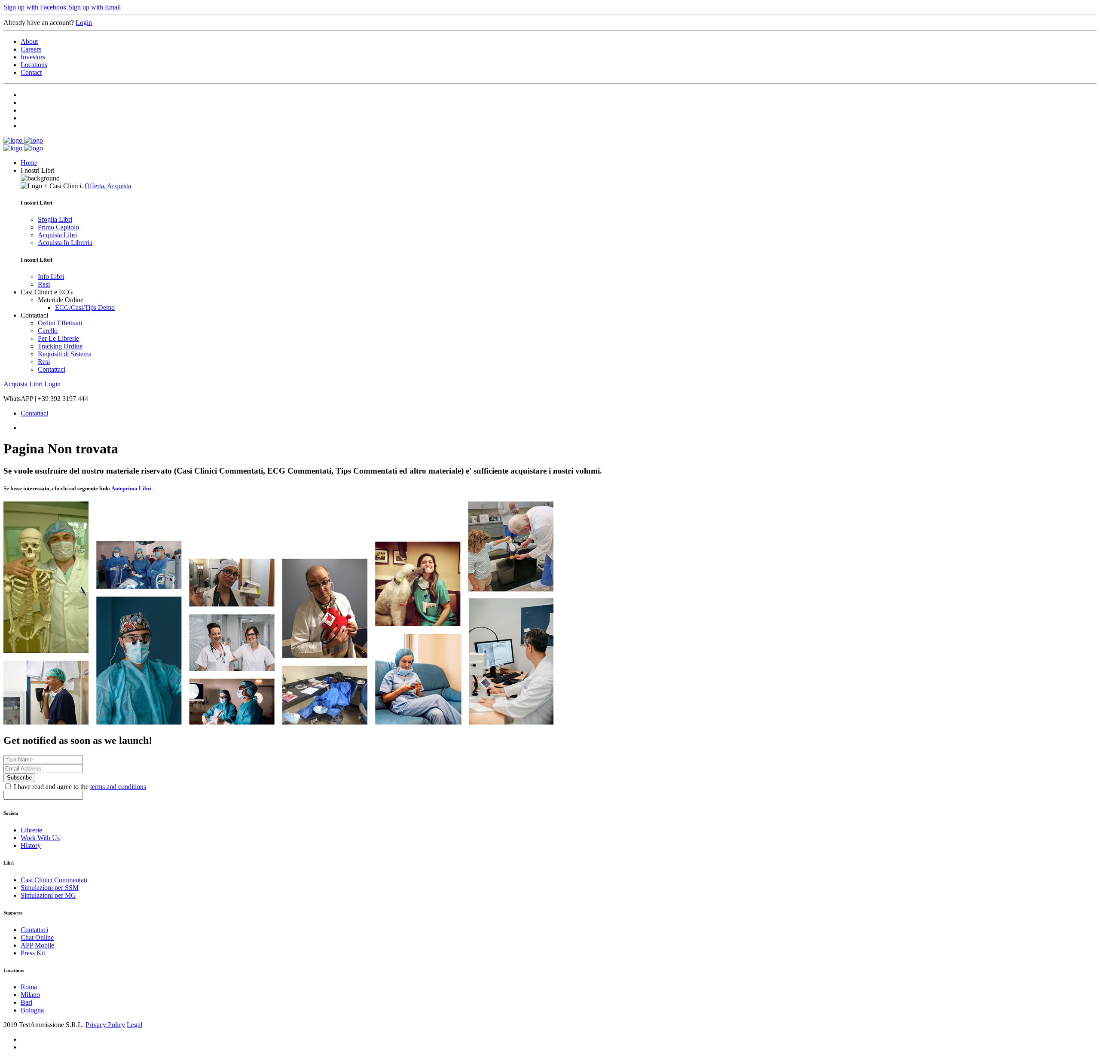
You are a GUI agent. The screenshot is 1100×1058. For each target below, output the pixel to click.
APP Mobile (37, 945)
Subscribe (19, 777)
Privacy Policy (105, 1024)
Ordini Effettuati (60, 323)
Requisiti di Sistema (65, 354)
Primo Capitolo (58, 227)
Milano (30, 994)
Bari (26, 1002)
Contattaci (51, 369)
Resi (44, 284)
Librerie (31, 830)
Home (29, 162)
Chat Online (37, 937)
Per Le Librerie (58, 338)
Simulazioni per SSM (50, 887)
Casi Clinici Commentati (54, 880)
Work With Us (40, 837)
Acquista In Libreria (65, 242)
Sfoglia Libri (55, 219)
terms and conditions (118, 786)
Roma (29, 987)
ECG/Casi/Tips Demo (85, 307)
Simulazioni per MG (48, 895)
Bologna (32, 1010)
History (31, 845)
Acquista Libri (57, 235)
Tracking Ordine (60, 346)
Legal (134, 1024)
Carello (48, 330)
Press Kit (33, 953)
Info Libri (51, 276)
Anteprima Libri (131, 488)
